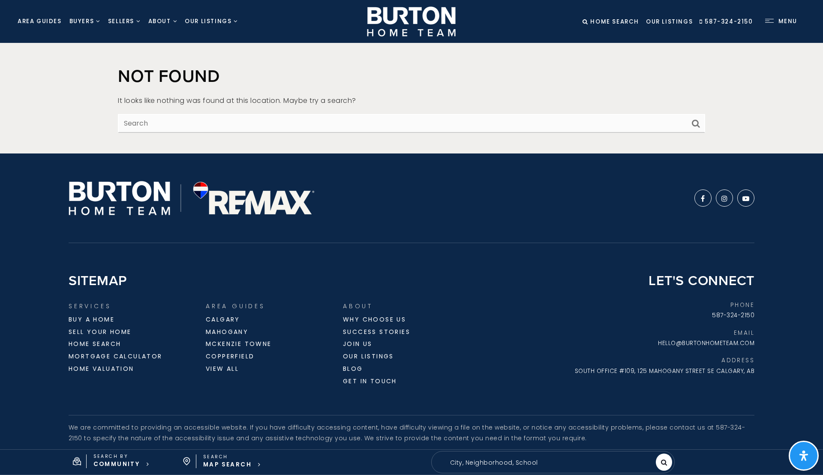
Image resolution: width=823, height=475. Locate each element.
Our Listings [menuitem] (208, 21)
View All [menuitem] (222, 368)
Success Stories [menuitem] (376, 332)
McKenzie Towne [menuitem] (239, 344)
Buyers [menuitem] (81, 21)
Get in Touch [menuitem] (370, 381)
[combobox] (444, 462)
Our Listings (669, 22)
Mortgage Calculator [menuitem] (115, 356)
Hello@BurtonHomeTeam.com (706, 343)
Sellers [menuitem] (121, 21)
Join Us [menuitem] (357, 344)
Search (664, 462)
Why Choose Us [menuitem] (374, 319)
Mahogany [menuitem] (227, 332)
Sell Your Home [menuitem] (100, 332)
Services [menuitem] (90, 306)
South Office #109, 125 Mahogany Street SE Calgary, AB (665, 371)
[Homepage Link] (411, 21)
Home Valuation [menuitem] (101, 368)
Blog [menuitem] (353, 368)
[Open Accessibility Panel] (804, 456)
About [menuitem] (159, 21)
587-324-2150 (728, 22)
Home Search (614, 22)
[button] (111, 461)
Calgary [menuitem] (223, 319)
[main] (411, 98)
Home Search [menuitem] (95, 344)
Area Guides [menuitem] (40, 21)
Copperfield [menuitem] (230, 356)
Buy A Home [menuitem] (91, 319)
